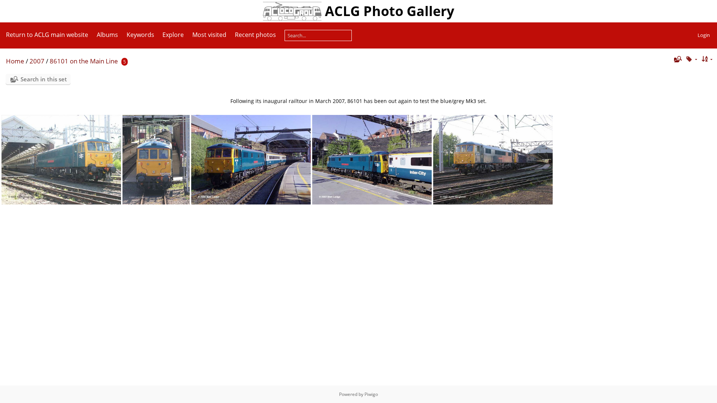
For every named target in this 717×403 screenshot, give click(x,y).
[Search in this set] (677, 59)
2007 (37, 61)
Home (15, 61)
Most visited (209, 35)
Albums (107, 35)
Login (704, 35)
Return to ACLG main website (47, 35)
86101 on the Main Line (84, 61)
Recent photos (255, 35)
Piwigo (371, 394)
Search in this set (44, 79)
